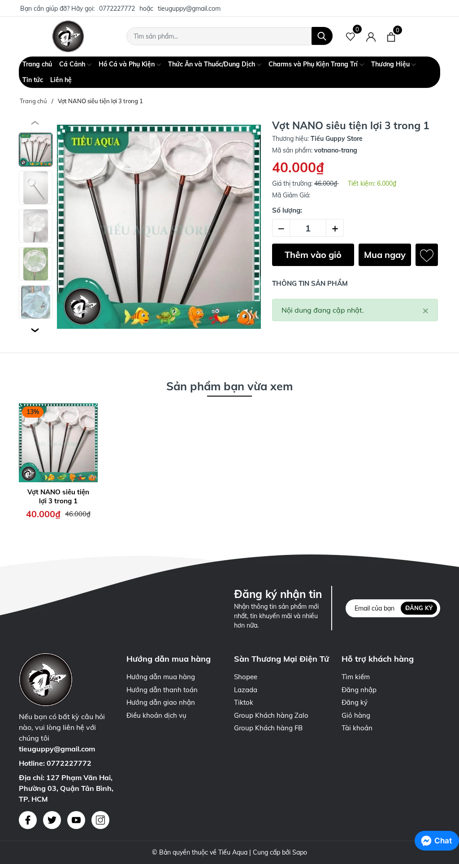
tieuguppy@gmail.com (189, 8)
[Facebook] (28, 820)
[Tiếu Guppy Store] (68, 36)
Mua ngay (385, 254)
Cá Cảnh (73, 64)
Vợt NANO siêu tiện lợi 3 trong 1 (58, 496)
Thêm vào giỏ (313, 254)
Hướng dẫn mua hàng (160, 676)
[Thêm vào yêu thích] (427, 255)
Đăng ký (419, 607)
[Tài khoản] (371, 36)
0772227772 (117, 8)
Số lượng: (287, 210)
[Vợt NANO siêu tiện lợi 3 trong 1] (58, 442)
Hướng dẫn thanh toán (162, 689)
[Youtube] (76, 820)
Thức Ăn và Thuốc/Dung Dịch (212, 64)
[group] (159, 227)
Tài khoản (357, 728)
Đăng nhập (359, 689)
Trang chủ (37, 64)
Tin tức (32, 80)
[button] (35, 330)
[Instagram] (100, 820)
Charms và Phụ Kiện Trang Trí (313, 64)
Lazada (245, 689)
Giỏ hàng (356, 715)
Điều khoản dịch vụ (156, 715)
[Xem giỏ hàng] (391, 36)
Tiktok (243, 702)
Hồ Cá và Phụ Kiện (127, 64)
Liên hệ (61, 80)
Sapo (299, 852)
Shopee (245, 676)
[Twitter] (52, 820)
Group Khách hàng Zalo (271, 715)
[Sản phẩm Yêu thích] (350, 36)
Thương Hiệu (391, 64)
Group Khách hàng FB (268, 728)
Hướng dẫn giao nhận (160, 702)
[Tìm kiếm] (322, 36)
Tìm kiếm (356, 676)
